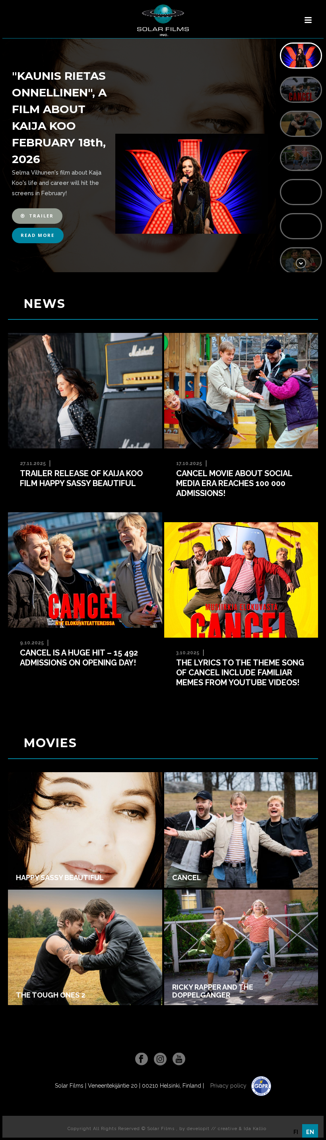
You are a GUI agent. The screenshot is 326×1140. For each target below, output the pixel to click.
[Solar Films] (163, 20)
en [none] (310, 1132)
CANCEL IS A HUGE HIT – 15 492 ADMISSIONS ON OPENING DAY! (79, 657)
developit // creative (212, 1128)
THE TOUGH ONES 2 (50, 995)
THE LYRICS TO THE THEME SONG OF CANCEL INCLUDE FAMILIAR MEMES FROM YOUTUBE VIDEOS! (240, 672)
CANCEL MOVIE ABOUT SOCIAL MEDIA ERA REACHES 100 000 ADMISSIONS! (234, 483)
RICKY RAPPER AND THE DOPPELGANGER (212, 991)
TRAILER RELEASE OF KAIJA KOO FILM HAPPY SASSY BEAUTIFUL (81, 478)
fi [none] (295, 1132)
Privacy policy (229, 1085)
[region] (163, 155)
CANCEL (186, 878)
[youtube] (179, 1059)
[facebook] (141, 1059)
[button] (37, 216)
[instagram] (160, 1059)
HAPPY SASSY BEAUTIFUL (60, 878)
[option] (295, 1132)
